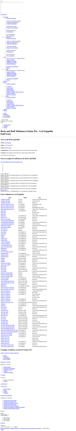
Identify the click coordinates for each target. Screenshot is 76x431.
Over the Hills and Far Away (7, 281)
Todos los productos (11, 18)
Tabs (5, 57)
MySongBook (10, 31)
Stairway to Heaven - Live (7, 302)
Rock (6, 147)
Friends (2, 235)
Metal (10, 147)
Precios (8, 67)
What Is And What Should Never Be (9, 330)
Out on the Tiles (4, 279)
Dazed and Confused (6, 225)
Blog (5, 82)
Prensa (5, 390)
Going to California (5, 241)
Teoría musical (10, 89)
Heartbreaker (4, 248)
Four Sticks (3, 232)
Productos (6, 17)
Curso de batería (10, 90)
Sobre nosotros (7, 389)
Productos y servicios (6, 362)
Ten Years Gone (4, 310)
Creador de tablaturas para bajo (11, 403)
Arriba (2, 429)
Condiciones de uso (14, 428)
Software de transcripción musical (11, 408)
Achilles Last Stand (5, 199)
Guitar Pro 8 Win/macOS (12, 22)
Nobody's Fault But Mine (7, 274)
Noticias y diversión (11, 94)
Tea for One (3, 308)
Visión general (7, 125)
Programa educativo (8, 369)
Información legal (5, 428)
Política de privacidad (36, 428)
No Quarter (3, 269)
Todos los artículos (11, 84)
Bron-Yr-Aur (4, 217)
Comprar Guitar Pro (14, 353)
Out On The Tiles (5, 277)
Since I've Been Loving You (7, 287)
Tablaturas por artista (11, 61)
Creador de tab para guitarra (10, 400)
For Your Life (4, 228)
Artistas (5, 81)
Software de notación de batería (11, 405)
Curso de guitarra (11, 93)
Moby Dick (3, 266)
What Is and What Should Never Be (9, 331)
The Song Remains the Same (7, 325)
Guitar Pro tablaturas (8, 372)
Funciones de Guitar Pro (6, 395)
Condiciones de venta (25, 428)
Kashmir (3, 258)
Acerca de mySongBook (12, 66)
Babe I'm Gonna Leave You (7, 204)
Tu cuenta (3, 375)
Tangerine (3, 304)
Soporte (5, 109)
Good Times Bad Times (6, 245)
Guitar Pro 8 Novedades (9, 368)
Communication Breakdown (7, 220)
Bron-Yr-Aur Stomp (5, 219)
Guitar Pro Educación (12, 23)
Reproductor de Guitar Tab (10, 401)
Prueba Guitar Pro (5, 353)
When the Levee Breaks (6, 333)
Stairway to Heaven (5, 290)
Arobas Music (4, 383)
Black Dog (3, 210)
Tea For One (4, 307)
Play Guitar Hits (10, 35)
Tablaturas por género (12, 62)
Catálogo (6, 126)
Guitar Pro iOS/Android (12, 27)
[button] (3, 190)
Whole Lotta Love (5, 336)
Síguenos (3, 423)
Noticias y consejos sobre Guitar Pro (15, 92)
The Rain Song (4, 320)
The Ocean (3, 317)
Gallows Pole (4, 238)
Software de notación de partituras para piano (14, 407)
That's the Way (4, 313)
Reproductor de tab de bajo (10, 404)
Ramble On (3, 284)
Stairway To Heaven (5, 295)
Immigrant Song (4, 253)
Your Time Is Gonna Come (7, 344)
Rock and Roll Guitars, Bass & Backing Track (12, 162)
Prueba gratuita (7, 367)
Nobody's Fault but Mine (7, 273)
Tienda (5, 110)
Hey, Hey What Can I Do (7, 251)
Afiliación (6, 393)
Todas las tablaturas (11, 63)
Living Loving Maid (5, 263)
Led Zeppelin (8, 142)
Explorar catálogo (11, 59)
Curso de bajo (10, 88)
